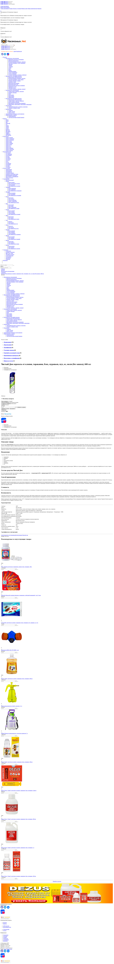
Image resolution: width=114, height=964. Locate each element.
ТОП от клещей (9, 143)
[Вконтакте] (8, 908)
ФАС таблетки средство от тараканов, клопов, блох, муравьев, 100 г (16, 566)
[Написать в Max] (2, 54)
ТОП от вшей (9, 142)
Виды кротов (11, 246)
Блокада (7, 129)
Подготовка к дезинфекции (12, 176)
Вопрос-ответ (25, 8)
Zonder (7, 126)
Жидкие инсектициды (13, 60)
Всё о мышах (11, 238)
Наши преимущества (32, 8)
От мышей (8, 164)
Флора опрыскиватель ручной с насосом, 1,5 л (11, 706)
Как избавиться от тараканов (14, 190)
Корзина (39, 8)
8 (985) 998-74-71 (5, 46)
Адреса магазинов (5, 6)
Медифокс (8, 131)
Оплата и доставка (17, 8)
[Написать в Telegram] (5, 54)
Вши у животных (12, 207)
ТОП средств (6, 926)
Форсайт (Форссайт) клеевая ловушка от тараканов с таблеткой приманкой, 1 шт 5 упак (21, 595)
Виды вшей (11, 204)
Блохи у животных (12, 201)
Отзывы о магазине (10, 252)
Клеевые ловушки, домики (14, 80)
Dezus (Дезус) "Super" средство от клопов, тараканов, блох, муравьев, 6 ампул (18, 790)
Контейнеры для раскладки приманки (17, 103)
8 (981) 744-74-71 (5, 49)
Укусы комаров (11, 233)
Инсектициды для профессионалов (14, 76)
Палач (7, 121)
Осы (7, 220)
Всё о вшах (10, 206)
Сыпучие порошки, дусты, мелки (15, 79)
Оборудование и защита (11, 115)
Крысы (7, 240)
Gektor (7, 125)
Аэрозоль (10, 110)
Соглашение (8, 256)
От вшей (8, 157)
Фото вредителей (10, 180)
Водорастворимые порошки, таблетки (17, 61)
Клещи (7, 209)
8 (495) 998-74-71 (5, 47)
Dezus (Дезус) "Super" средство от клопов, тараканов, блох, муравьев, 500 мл (18, 819)
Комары (7, 229)
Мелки (9, 70)
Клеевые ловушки (12, 92)
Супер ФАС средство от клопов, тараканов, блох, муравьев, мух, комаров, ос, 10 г (19, 622)
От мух (7, 162)
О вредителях (6, 178)
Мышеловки (11, 97)
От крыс (8, 165)
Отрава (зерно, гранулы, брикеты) (16, 100)
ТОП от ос (8, 145)
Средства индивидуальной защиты (16, 117)
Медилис (8, 130)
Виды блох (10, 197)
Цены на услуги (9, 177)
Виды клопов (11, 182)
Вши (7, 203)
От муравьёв (8, 155)
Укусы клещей (11, 213)
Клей (9, 93)
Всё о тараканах (12, 189)
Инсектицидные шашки (13, 83)
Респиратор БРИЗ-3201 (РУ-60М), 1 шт (10, 650)
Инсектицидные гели (13, 84)
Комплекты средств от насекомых (16, 59)
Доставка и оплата (10, 254)
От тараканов (9, 154)
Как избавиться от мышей (14, 239)
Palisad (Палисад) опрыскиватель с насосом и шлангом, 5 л (14, 733)
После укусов (11, 112)
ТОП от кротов (9, 150)
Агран (7, 128)
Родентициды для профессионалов (14, 98)
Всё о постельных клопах (14, 183)
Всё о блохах (11, 199)
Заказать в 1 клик (5, 408)
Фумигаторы (9, 105)
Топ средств (6, 136)
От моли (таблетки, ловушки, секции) (16, 89)
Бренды (5, 118)
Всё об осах (11, 222)
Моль (7, 215)
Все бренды (8, 135)
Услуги (4, 930)
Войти (2, 7)
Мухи (7, 225)
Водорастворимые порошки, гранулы (16, 78)
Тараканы (8, 187)
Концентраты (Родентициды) (15, 99)
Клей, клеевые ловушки (13, 102)
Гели (9, 69)
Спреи (9, 67)
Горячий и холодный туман (12, 174)
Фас (7, 122)
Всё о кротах (11, 247)
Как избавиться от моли (13, 219)
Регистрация (6, 7)
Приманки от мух (12, 86)
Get (6, 124)
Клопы (7, 181)
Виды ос (10, 221)
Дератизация (9, 170)
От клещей (8, 158)
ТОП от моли (9, 144)
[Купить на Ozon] (8, 54)
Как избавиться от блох (13, 202)
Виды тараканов (12, 188)
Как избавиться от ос (13, 223)
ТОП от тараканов (10, 138)
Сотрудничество (9, 255)
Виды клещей (11, 210)
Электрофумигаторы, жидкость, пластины (18, 106)
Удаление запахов (10, 173)
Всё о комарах (11, 232)
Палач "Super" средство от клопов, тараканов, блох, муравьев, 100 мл (16, 762)
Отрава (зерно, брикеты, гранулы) (16, 91)
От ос (7, 161)
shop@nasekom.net (18, 51)
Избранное (4, 410)
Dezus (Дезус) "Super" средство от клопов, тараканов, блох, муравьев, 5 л (17, 847)
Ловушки (10, 64)
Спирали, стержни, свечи (14, 108)
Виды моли (11, 216)
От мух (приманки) (12, 72)
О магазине (5, 249)
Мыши (7, 235)
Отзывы (11, 8)
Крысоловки (11, 96)
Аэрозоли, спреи (12, 82)
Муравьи (8, 191)
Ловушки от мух (12, 87)
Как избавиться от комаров (14, 234)
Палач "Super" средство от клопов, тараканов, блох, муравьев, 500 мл (16, 678)
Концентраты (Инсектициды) (15, 77)
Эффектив (8, 134)
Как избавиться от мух (13, 228)
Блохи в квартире (12, 200)
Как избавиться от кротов (14, 248)
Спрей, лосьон (11, 111)
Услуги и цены (6, 168)
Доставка (5, 936)
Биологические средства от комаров (16, 85)
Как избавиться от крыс (13, 243)
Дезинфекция (9, 171)
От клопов (8, 152)
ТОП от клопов (9, 137)
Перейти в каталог (57, 881)
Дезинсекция (9, 169)
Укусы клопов (11, 184)
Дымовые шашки (12, 71)
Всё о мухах (11, 227)
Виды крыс (11, 241)
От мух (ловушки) (12, 73)
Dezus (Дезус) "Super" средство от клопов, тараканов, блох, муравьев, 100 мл (18, 876)
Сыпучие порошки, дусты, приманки (16, 63)
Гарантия (8, 259)
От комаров (8, 163)
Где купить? (12, 408)
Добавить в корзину (21, 407)
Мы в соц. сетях (9, 253)
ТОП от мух (8, 147)
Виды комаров (11, 230)
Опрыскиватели (12, 116)
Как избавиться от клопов (14, 186)
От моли (8, 160)
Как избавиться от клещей (14, 214)
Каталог (5, 57)
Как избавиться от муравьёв (14, 195)
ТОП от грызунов (10, 149)
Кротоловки (11, 95)
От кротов (8, 167)
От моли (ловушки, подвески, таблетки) (17, 74)
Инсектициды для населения (12, 58)
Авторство (8, 258)
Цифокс (7, 132)
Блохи (7, 196)
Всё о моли (10, 217)
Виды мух (10, 226)
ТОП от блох (9, 141)
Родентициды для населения (12, 90)
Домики (10, 65)
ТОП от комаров (9, 148)
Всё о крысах (11, 242)
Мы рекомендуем (7, 151)
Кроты (7, 245)
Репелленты (8, 109)
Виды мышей (11, 236)
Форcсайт (8, 123)
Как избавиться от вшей (13, 208)
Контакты (5, 260)
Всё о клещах (11, 212)
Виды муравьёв (11, 193)
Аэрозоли (10, 66)
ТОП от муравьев (10, 139)
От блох (7, 156)
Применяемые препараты (11, 175)
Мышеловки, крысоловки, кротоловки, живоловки (19, 104)
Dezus (7, 119)
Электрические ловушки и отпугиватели (15, 113)
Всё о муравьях (11, 194)
